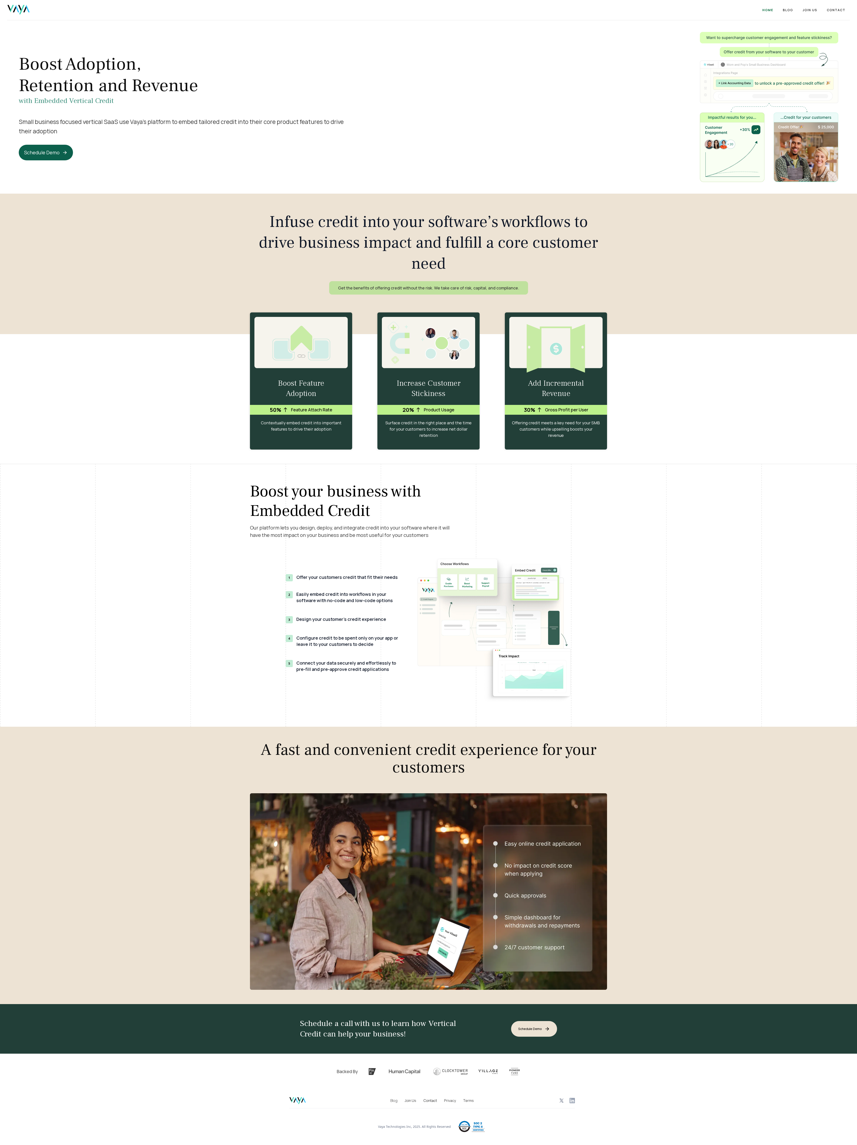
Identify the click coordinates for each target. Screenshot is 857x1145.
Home (767, 10)
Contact (836, 10)
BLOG (788, 10)
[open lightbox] (428, 891)
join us (810, 10)
